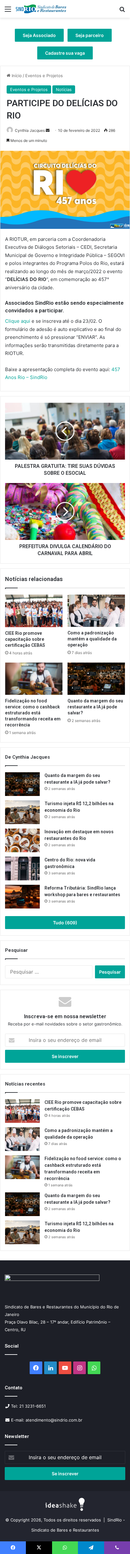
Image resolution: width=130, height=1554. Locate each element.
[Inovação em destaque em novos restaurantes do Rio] (22, 840)
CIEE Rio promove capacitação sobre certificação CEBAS (25, 639)
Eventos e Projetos (44, 75)
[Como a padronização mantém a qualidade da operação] (96, 611)
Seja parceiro (89, 35)
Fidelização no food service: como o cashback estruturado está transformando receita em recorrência (33, 712)
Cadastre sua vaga (65, 53)
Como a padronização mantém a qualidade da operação (92, 638)
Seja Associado (39, 35)
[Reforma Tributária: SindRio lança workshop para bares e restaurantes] (22, 897)
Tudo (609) (65, 922)
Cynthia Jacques (30, 130)
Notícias (64, 89)
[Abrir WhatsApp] (114, 1538)
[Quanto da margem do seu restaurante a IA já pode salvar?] (96, 679)
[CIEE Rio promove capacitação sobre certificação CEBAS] (33, 611)
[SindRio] (41, 8)
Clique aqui (17, 321)
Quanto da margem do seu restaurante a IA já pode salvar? (95, 706)
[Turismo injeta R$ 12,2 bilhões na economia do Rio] (22, 812)
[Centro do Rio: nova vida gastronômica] (22, 868)
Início (16, 75)
